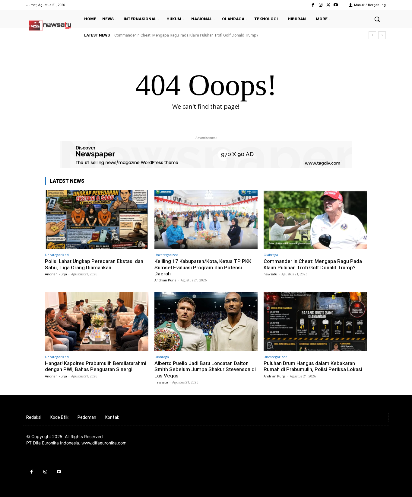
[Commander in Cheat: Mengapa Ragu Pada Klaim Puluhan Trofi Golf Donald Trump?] (315, 219)
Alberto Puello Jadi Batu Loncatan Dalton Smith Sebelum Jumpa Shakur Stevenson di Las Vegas (205, 369)
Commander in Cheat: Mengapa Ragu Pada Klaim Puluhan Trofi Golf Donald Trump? (186, 35)
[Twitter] (328, 5)
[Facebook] (313, 5)
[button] (377, 19)
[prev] (372, 35)
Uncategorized (57, 254)
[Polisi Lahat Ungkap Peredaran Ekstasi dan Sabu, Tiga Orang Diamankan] (96, 219)
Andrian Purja (56, 274)
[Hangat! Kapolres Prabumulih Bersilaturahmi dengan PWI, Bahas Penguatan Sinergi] (96, 321)
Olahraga (271, 254)
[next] (382, 35)
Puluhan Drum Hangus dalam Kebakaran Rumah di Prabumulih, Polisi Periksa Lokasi (313, 366)
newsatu (270, 274)
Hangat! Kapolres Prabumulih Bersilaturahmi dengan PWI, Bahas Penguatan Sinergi (95, 366)
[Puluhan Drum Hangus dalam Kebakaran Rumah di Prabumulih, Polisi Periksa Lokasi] (315, 321)
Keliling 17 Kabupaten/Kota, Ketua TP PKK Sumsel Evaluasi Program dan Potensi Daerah (202, 267)
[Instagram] (320, 5)
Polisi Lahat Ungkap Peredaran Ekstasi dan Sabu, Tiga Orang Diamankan (94, 264)
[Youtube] (336, 5)
